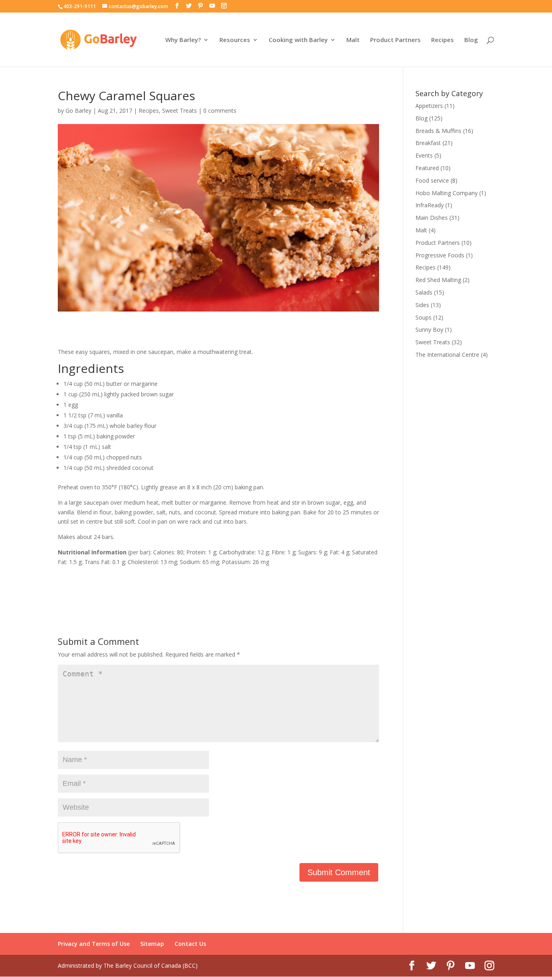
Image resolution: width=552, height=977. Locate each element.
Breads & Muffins (438, 131)
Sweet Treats (179, 110)
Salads (423, 292)
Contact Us (190, 944)
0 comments (219, 110)
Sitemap (152, 944)
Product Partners (395, 40)
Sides (422, 305)
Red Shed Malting (438, 280)
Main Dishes (431, 217)
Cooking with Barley (298, 40)
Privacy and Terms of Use (94, 944)
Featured (427, 168)
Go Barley (78, 110)
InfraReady (429, 205)
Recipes (442, 40)
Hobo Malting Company (446, 193)
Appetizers (429, 105)
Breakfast (428, 143)
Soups (423, 317)
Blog (471, 40)
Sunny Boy (429, 329)
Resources (234, 40)
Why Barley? (183, 40)
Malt (353, 40)
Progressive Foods (439, 255)
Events (424, 155)
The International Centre (447, 354)
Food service (432, 180)
